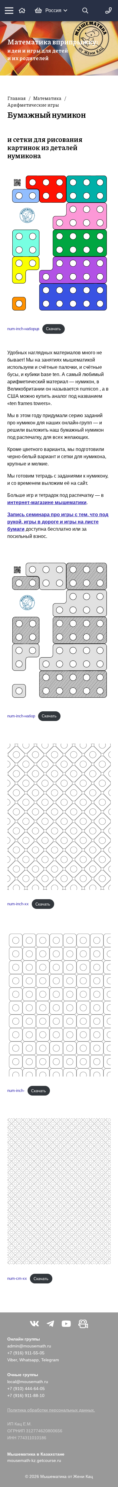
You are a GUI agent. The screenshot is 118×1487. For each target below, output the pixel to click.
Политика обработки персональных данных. (51, 1410)
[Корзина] (38, 10)
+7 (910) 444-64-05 (26, 1388)
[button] (56, 10)
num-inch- (16, 1091)
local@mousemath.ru (27, 1381)
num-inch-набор (21, 716)
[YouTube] (66, 1324)
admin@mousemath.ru (29, 1346)
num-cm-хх (17, 1278)
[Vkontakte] (34, 1324)
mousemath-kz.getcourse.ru (34, 1460)
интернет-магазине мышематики (47, 502)
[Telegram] (50, 1324)
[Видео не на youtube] (83, 1324)
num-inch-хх (18, 904)
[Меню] (9, 10)
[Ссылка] (22, 10)
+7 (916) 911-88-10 (25, 1395)
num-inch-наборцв (23, 329)
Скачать (53, 329)
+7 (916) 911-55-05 (25, 1352)
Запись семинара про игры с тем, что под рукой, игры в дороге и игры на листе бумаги (57, 522)
